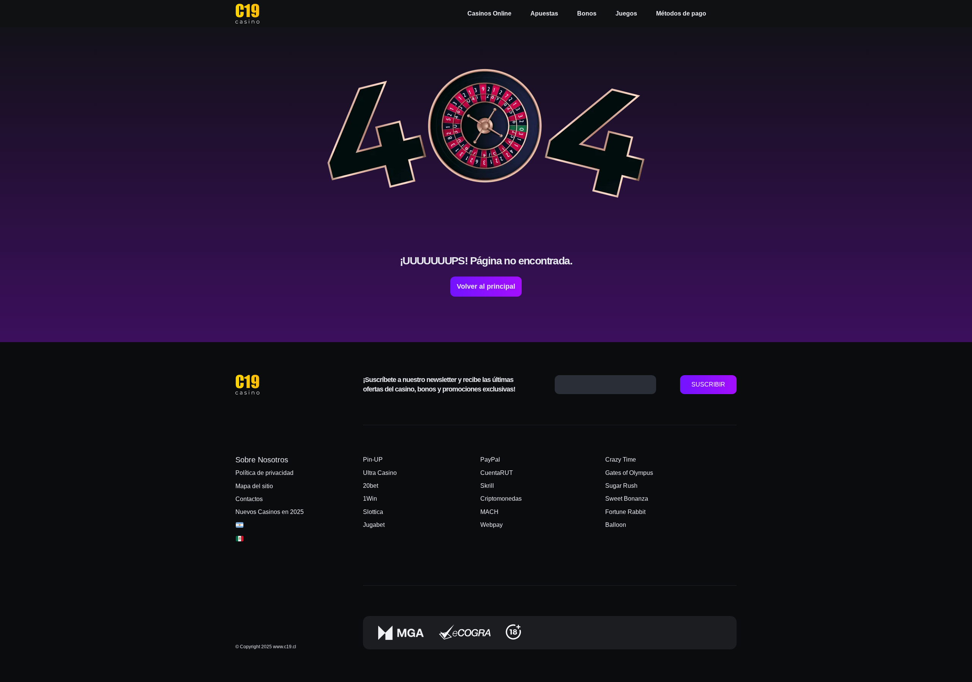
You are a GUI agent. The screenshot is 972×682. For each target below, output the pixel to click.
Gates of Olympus (629, 473)
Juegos (626, 13)
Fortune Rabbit (625, 512)
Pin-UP (373, 459)
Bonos (586, 13)
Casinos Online (489, 13)
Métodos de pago (681, 13)
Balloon (615, 525)
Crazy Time (620, 459)
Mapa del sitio (254, 486)
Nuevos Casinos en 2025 (269, 512)
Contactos (249, 499)
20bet (370, 485)
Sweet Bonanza (626, 498)
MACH (489, 512)
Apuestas (544, 13)
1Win (370, 498)
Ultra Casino (380, 473)
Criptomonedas (501, 498)
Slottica (373, 512)
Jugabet (374, 525)
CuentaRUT (496, 473)
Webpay (491, 525)
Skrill (487, 485)
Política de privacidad (264, 473)
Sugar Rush (621, 485)
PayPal (490, 459)
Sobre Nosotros (261, 460)
